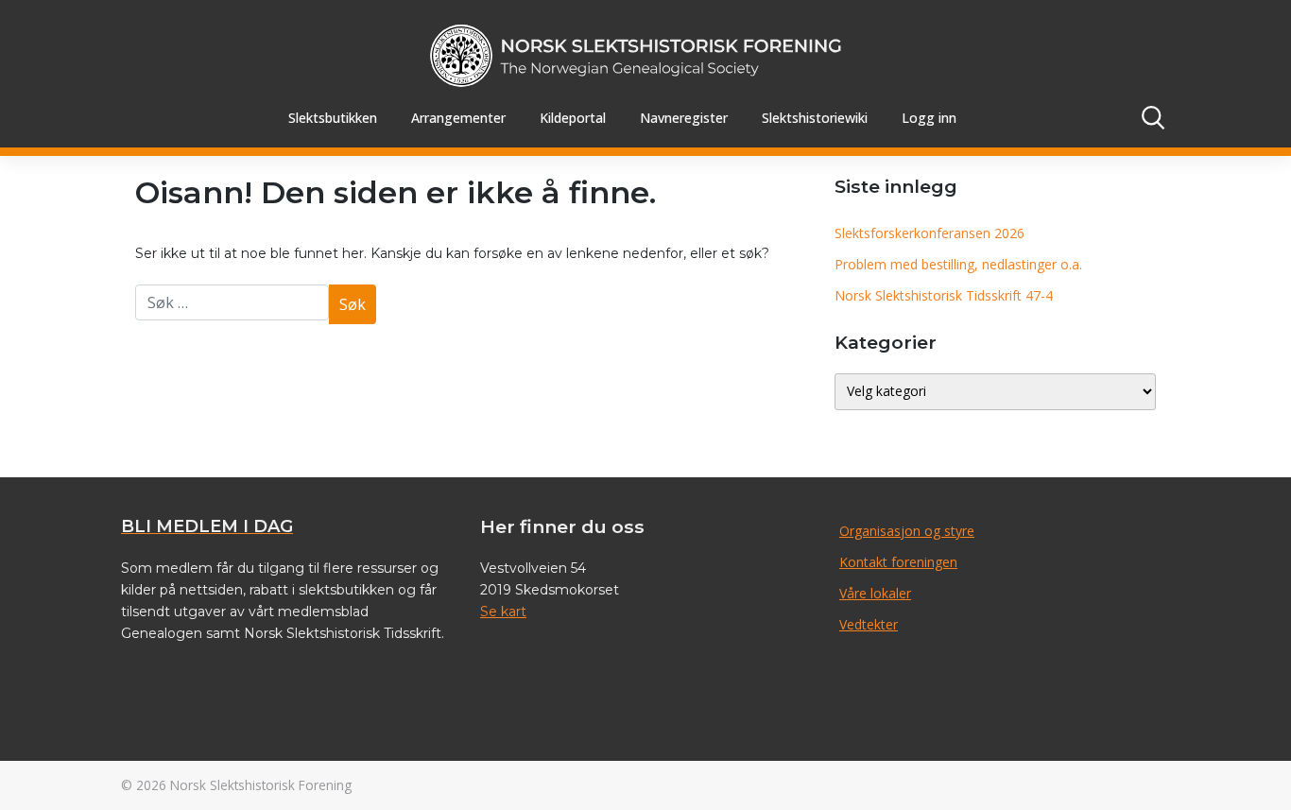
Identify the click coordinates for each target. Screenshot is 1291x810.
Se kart (503, 611)
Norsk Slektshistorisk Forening (261, 785)
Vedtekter (868, 624)
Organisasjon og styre (906, 531)
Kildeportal (573, 118)
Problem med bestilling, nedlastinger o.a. (958, 264)
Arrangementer (458, 118)
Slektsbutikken (332, 118)
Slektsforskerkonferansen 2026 (929, 233)
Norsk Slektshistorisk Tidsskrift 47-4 (944, 295)
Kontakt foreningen (898, 562)
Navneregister (684, 118)
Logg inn (929, 118)
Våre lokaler (875, 593)
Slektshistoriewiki (815, 118)
